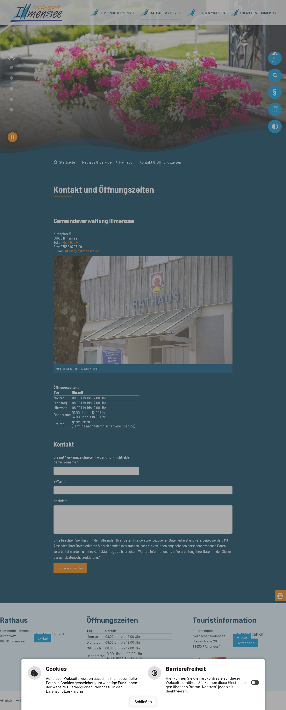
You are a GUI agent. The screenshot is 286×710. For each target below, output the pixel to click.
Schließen (143, 701)
